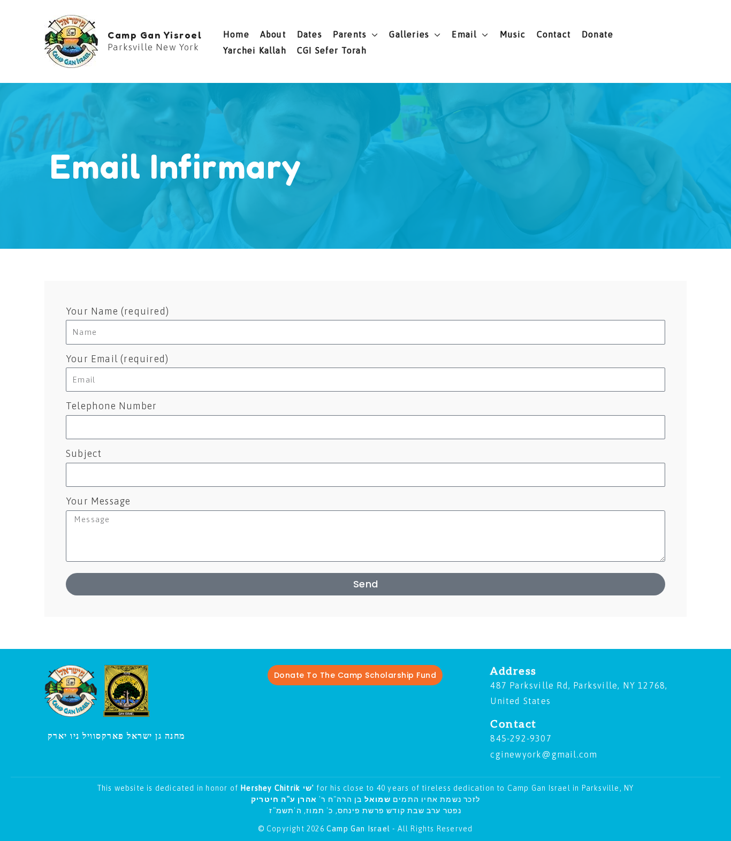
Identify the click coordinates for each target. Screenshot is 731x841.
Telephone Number (111, 405)
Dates (309, 34)
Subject (84, 453)
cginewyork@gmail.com (543, 754)
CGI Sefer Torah (332, 50)
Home (236, 34)
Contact (554, 34)
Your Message (98, 501)
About (273, 34)
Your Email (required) (117, 358)
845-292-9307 (520, 738)
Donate (597, 34)
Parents (350, 34)
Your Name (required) (117, 311)
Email (464, 34)
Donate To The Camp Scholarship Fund (355, 675)
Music (513, 34)
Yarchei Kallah (254, 50)
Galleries (409, 34)
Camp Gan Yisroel (155, 35)
